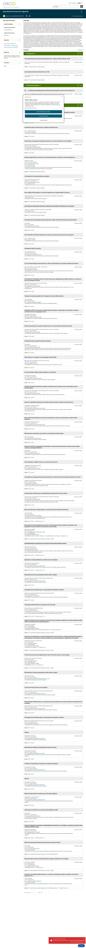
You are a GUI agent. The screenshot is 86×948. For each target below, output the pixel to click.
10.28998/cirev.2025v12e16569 (33, 182)
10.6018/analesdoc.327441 (32, 549)
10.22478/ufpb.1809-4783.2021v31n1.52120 (36, 424)
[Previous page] (45, 892)
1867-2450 (33, 164)
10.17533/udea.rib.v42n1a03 (33, 610)
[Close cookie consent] (62, 96)
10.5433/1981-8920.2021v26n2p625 (34, 378)
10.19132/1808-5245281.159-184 (33, 347)
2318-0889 (33, 882)
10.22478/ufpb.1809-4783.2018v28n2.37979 (36, 799)
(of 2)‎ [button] (44, 521)
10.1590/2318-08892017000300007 (34, 881)
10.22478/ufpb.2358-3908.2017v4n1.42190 (36, 784)
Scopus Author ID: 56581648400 (11, 47)
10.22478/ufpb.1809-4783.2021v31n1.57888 (36, 408)
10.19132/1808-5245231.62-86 (33, 848)
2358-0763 (33, 183)
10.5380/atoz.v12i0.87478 (32, 269)
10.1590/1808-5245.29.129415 (33, 225)
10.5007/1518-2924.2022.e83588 (33, 332)
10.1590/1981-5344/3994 (32, 483)
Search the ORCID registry (55, 6)
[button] (80, 49)
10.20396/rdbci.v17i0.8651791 (33, 595)
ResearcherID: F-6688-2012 (10, 43)
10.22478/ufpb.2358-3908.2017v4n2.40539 (36, 753)
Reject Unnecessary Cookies (43, 111)
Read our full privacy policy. (31, 108)
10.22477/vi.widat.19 (31, 239)
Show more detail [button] (78, 62)
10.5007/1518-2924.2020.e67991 (33, 499)
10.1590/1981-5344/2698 (32, 661)
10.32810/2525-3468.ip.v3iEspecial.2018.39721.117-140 (38, 678)
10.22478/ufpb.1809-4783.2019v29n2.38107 (36, 565)
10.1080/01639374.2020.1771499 (33, 468)
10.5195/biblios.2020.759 (32, 363)
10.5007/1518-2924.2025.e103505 (34, 147)
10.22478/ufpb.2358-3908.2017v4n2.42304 (36, 738)
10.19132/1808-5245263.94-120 (33, 453)
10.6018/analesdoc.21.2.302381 (33, 832)
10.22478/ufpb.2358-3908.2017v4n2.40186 (36, 769)
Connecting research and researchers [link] (11, 7)
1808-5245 (33, 849)
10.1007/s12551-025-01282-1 (33, 163)
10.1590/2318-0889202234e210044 (34, 302)
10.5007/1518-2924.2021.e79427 (33, 393)
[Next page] (48, 892)
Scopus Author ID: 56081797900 (11, 45)
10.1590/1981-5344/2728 (32, 643)
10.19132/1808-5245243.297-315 (33, 816)
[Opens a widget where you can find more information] (81, 945)
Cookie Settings (43, 120)
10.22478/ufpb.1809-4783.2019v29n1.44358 (36, 532)
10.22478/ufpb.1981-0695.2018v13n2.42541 (36, 708)
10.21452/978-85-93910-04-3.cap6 (34, 438)
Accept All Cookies (43, 116)
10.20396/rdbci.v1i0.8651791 (33, 723)
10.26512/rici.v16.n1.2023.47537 (33, 285)
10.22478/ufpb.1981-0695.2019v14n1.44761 (36, 580)
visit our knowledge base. (79, 940)
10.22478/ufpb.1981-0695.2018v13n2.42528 (36, 693)
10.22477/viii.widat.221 (31, 132)
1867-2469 (33, 166)
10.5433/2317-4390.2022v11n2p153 (34, 254)
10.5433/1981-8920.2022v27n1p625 (34, 317)
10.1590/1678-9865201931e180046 (34, 515)
